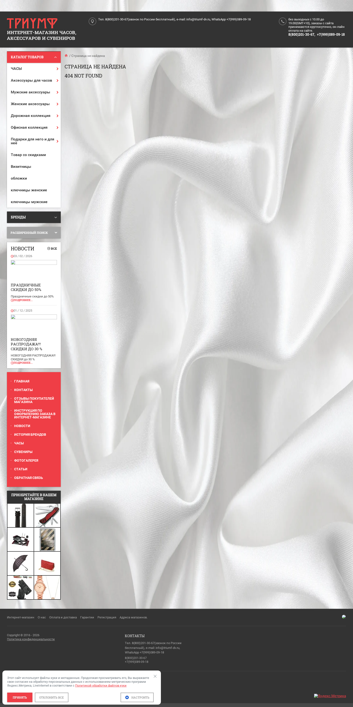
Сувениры (23, 452)
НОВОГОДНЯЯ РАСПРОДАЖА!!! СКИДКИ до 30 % (26, 344)
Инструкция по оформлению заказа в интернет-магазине (34, 414)
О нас (42, 617)
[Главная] (66, 55)
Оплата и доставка (63, 617)
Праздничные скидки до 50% (26, 287)
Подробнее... (23, 300)
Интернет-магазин (20, 617)
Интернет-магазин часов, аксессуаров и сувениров (41, 35)
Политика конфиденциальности (31, 639)
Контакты (23, 390)
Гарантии (87, 617)
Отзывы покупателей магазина (34, 400)
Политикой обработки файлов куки (101, 685)
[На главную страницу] (32, 24)
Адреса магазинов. (133, 617)
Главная (21, 381)
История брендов (30, 434)
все (54, 248)
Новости (22, 426)
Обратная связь (28, 478)
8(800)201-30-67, (301, 34)
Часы (19, 443)
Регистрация (106, 617)
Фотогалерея (26, 460)
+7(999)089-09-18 (331, 34)
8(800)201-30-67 (136, 658)
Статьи (20, 469)
